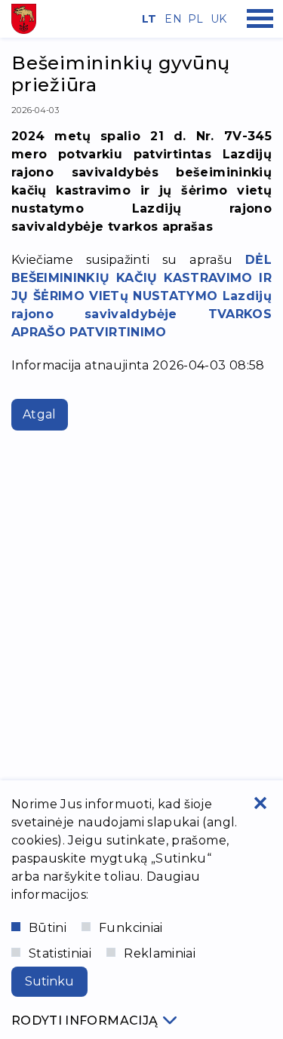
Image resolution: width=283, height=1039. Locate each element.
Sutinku (49, 981)
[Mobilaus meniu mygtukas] (260, 19)
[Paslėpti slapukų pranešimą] (260, 803)
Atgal (40, 414)
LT (148, 19)
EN (171, 19)
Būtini (47, 928)
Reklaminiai (159, 953)
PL (194, 19)
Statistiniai (60, 953)
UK (217, 19)
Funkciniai (131, 928)
